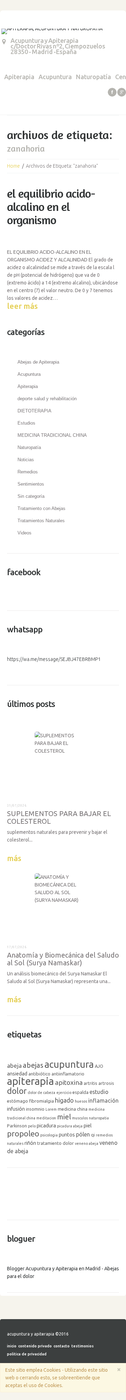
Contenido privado (35, 1346)
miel (64, 1117)
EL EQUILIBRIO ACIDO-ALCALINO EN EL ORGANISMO (51, 206)
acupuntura (69, 1064)
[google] (121, 92)
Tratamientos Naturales (41, 520)
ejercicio (63, 1092)
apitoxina (69, 1082)
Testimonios (82, 1346)
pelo (32, 1126)
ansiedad (17, 1073)
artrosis (106, 1083)
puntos (67, 1135)
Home (13, 166)
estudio (99, 1092)
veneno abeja (86, 1143)
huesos (81, 1101)
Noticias (26, 459)
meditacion (46, 1118)
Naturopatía (93, 76)
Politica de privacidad (27, 1354)
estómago (17, 1100)
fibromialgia (41, 1100)
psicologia (49, 1135)
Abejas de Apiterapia (38, 362)
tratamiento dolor (55, 1143)
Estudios (26, 423)
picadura (46, 1125)
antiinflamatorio (67, 1073)
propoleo (23, 1133)
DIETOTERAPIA (34, 410)
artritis (90, 1083)
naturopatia (99, 1118)
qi (93, 1134)
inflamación (103, 1100)
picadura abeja (70, 1126)
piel (88, 1125)
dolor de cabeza (41, 1092)
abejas (33, 1065)
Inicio (11, 1346)
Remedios (28, 471)
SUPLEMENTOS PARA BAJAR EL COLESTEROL (59, 817)
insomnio (35, 1108)
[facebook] (112, 92)
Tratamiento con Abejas (41, 508)
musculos (80, 1118)
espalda (80, 1092)
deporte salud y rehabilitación (47, 398)
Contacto (62, 1346)
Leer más (22, 306)
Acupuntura (55, 76)
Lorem (51, 1109)
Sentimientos (31, 484)
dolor (17, 1090)
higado (64, 1100)
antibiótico (39, 1073)
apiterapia (30, 1081)
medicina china (73, 1108)
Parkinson (17, 1125)
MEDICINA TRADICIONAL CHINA (52, 435)
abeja (14, 1065)
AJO (99, 1066)
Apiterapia (19, 76)
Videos (24, 532)
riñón (30, 1143)
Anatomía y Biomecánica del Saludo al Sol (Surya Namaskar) (63, 959)
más (14, 858)
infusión (16, 1109)
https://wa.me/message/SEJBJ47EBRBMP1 (54, 659)
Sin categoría (31, 496)
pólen (83, 1134)
